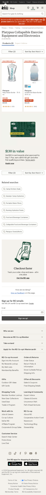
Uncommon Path (30, 402)
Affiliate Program (8, 424)
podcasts (36, 453)
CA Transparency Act (30, 489)
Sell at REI (5, 421)
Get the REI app (23, 278)
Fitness (11, 28)
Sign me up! (23, 318)
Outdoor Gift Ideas (9, 382)
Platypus (4, 28)
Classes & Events (30, 398)
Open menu (42, 8)
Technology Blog (30, 424)
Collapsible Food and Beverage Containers (21, 224)
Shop (12, 8)
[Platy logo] (29, 86)
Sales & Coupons (30, 382)
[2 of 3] (34, 82)
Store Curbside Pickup (33, 370)
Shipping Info (29, 373)
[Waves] (26, 86)
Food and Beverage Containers (17, 217)
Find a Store (6, 440)
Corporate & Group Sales (11, 427)
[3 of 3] (35, 82)
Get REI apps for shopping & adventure (23, 460)
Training (17, 28)
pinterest (25, 453)
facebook (20, 453)
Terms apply (30, 160)
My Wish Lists (7, 367)
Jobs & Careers (7, 414)
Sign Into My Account (10, 360)
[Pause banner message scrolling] (43, 19)
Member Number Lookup (12, 395)
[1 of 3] (33, 82)
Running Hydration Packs (15, 210)
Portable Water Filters (14, 203)
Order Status (29, 360)
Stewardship (29, 427)
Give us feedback (17, 293)
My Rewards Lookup (10, 364)
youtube (31, 453)
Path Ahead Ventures (32, 405)
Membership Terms (11, 492)
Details (31, 303)
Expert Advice (21, 43)
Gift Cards (6, 386)
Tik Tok (15, 453)
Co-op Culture (7, 418)
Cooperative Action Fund (34, 418)
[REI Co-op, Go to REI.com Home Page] (4, 8)
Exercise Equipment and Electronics (32, 28)
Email (3, 308)
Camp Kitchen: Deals (13, 189)
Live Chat (5, 443)
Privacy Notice (13, 483)
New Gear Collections (10, 398)
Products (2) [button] (8, 43)
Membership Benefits (10, 370)
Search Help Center (9, 437)
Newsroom (28, 421)
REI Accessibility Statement (31, 492)
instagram (10, 453)
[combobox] (23, 13)
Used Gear (6, 402)
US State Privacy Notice (30, 483)
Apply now (9, 163)
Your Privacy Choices (30, 480)
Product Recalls (13, 489)
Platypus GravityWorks (14, 231)
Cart (38, 8)
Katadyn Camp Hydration (15, 196)
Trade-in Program (8, 405)
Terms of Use (12, 480)
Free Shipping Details (32, 386)
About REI (28, 414)
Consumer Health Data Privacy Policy (23, 486)
